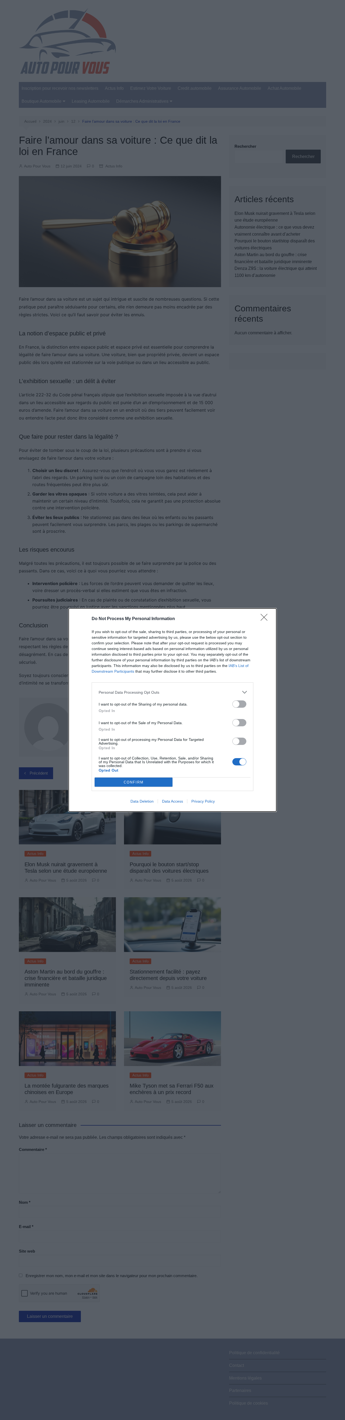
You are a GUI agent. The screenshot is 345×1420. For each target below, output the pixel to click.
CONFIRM (134, 782)
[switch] (239, 704)
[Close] (266, 619)
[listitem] (172, 692)
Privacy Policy (203, 801)
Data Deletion (142, 801)
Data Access (172, 801)
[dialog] (172, 710)
